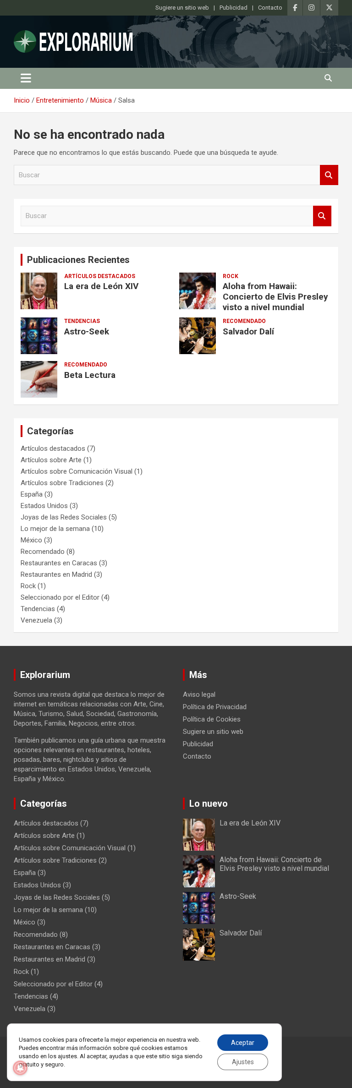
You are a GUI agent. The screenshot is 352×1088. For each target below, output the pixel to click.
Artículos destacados (99, 276)
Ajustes (243, 1062)
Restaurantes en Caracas (59, 563)
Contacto (270, 7)
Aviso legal (199, 694)
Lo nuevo (208, 803)
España (32, 494)
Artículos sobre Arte (51, 460)
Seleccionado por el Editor (60, 597)
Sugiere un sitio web (182, 7)
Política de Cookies (212, 719)
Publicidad (234, 7)
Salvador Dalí (248, 331)
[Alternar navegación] (26, 78)
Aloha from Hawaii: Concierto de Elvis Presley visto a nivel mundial (275, 296)
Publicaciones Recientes (78, 259)
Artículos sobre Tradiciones (62, 483)
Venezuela (36, 620)
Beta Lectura (90, 375)
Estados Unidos (44, 506)
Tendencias (82, 321)
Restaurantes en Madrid (56, 574)
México (31, 540)
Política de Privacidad (215, 707)
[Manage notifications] (20, 1068)
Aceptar (242, 1042)
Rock (230, 276)
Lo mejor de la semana (55, 529)
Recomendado (244, 321)
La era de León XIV (101, 286)
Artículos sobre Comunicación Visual (76, 471)
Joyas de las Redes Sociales (64, 517)
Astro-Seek (86, 331)
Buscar (329, 175)
